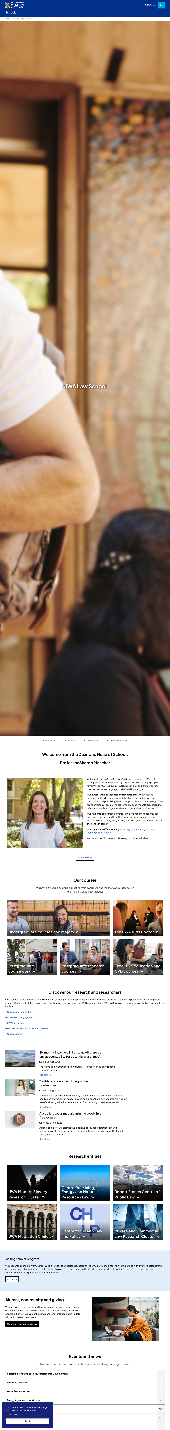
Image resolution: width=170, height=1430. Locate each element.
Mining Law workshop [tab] (19, 1408)
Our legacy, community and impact (22, 1324)
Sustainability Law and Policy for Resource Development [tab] (37, 1373)
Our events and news (116, 740)
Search (161, 5)
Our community (91, 740)
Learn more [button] (12, 1414)
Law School (26, 19)
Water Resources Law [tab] (18, 1391)
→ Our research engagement (19, 1017)
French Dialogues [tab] (16, 1417)
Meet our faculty (85, 857)
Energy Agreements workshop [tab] (23, 1400)
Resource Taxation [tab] (17, 1382)
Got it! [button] (28, 1421)
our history (28, 1307)
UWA (7, 19)
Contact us (12, 1279)
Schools (16, 19)
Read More (45, 1074)
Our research (69, 740)
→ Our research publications (19, 1011)
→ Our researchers (14, 1033)
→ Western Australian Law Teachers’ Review (26, 1028)
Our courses (49, 740)
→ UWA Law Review (14, 1022)
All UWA (148, 5)
